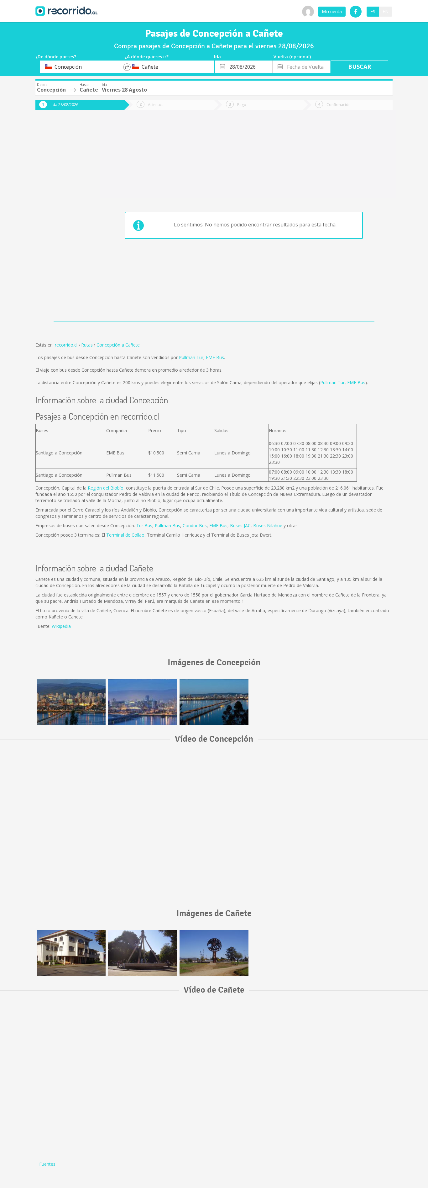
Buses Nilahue (267, 525)
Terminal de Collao (125, 535)
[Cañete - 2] (142, 952)
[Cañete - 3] (214, 952)
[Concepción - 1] (214, 702)
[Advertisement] (60, 220)
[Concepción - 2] (71, 702)
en (386, 11)
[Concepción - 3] (142, 702)
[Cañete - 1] (71, 952)
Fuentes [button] (47, 1164)
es (372, 11)
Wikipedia (61, 626)
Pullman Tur (191, 357)
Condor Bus (195, 525)
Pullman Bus (167, 525)
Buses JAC (240, 525)
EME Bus (215, 357)
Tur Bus (144, 525)
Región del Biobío (105, 488)
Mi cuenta (332, 11)
